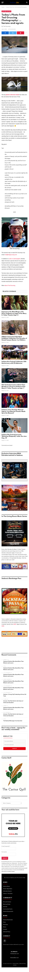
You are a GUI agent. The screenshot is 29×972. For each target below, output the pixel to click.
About (4, 927)
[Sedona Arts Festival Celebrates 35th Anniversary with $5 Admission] (14, 352)
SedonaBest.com (14, 957)
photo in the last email (12, 94)
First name (4, 852)
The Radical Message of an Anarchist (12, 720)
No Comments (12, 29)
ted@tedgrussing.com (11, 254)
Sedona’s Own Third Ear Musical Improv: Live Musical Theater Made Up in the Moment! (13, 411)
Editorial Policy (6, 931)
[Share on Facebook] (5, 32)
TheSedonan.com (14, 953)
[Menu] (3, 2)
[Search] (26, 2)
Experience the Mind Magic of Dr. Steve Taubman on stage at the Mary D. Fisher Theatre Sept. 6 (14, 313)
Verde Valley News (7, 888)
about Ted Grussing (10, 285)
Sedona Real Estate (8, 919)
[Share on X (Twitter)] (12, 32)
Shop (4, 922)
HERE (14, 624)
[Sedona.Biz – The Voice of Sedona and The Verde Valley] (14, 2)
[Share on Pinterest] (20, 32)
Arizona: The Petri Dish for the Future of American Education (13, 701)
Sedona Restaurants (8, 911)
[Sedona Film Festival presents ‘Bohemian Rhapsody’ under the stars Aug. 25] (14, 425)
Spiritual (5, 906)
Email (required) (6, 846)
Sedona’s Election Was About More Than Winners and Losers (13, 662)
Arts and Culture (6, 11)
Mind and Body (6, 904)
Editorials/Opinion (7, 891)
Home (3, 7)
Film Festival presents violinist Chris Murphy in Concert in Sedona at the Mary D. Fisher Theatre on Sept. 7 (13, 386)
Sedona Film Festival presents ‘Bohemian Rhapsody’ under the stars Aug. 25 (14, 436)
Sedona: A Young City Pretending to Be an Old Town (14, 695)
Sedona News (6, 886)
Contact (5, 929)
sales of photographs (14, 258)
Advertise (5, 924)
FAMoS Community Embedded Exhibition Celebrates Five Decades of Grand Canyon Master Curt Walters (14, 338)
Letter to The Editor (8, 893)
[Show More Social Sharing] (26, 32)
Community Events (7, 909)
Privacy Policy (16, 963)
